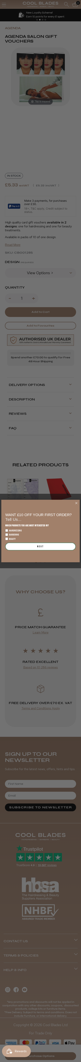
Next (40, 546)
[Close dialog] (76, 503)
